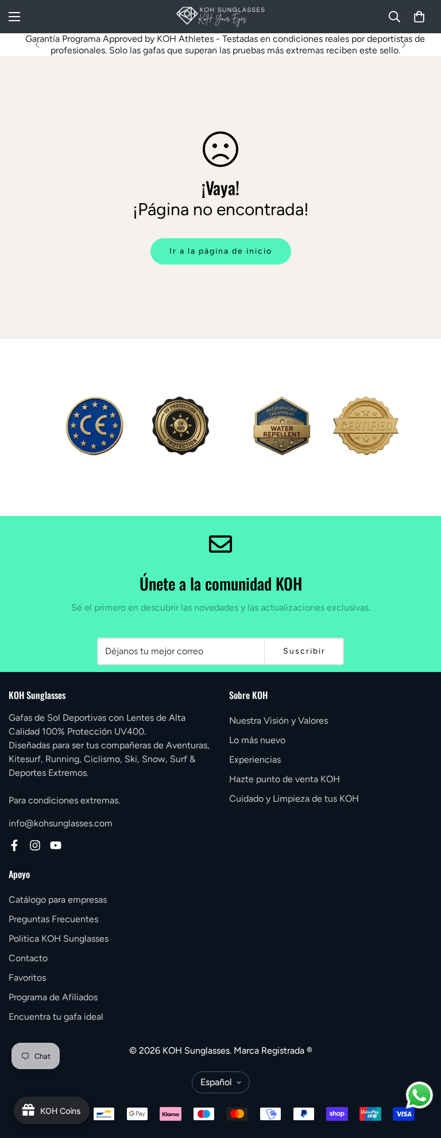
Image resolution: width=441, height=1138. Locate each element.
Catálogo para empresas (58, 899)
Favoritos (27, 977)
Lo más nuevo (257, 740)
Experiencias (255, 759)
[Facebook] (14, 845)
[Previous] (37, 44)
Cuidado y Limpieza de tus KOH (294, 798)
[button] (419, 16)
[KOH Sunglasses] (220, 16)
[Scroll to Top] (418, 1075)
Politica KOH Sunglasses (59, 938)
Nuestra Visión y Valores (278, 720)
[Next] (403, 44)
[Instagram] (35, 845)
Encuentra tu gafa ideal (56, 1016)
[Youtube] (55, 845)
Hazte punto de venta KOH (284, 779)
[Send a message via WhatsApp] (419, 1095)
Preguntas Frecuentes (53, 919)
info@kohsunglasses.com (61, 823)
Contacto (28, 958)
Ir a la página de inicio (220, 251)
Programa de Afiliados (53, 997)
